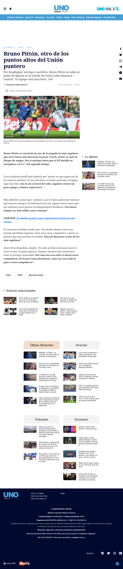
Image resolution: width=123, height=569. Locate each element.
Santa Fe (29, 17)
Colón (59, 17)
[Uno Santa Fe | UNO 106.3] (108, 9)
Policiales (40, 17)
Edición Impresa (94, 17)
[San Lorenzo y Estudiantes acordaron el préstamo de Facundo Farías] (100, 175)
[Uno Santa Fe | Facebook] (102, 553)
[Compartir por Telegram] (120, 66)
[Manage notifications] (117, 564)
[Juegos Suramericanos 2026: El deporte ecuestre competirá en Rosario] (81, 377)
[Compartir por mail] (120, 78)
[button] (5, 9)
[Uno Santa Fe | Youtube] (120, 553)
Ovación (50, 17)
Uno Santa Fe (9, 47)
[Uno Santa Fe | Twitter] (108, 553)
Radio (62, 493)
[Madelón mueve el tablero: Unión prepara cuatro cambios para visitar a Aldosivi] (62, 312)
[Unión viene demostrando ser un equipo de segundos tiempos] (81, 366)
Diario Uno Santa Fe (38, 499)
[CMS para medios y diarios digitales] (9, 563)
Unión (67, 17)
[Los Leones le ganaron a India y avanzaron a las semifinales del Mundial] (81, 355)
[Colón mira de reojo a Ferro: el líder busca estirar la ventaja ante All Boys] (81, 399)
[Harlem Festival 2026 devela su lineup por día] (81, 429)
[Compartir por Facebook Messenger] (120, 72)
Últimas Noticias (15, 17)
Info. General (77, 17)
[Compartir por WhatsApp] (120, 60)
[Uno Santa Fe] (61, 8)
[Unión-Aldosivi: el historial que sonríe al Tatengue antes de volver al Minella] (21, 300)
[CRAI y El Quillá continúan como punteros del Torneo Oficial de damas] (81, 388)
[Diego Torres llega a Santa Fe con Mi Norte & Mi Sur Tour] (81, 465)
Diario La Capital (37, 493)
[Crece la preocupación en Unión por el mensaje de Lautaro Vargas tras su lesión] (21, 312)
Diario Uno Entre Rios (39, 496)
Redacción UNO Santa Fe (17, 85)
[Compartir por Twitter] (120, 54)
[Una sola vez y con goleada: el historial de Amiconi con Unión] (62, 300)
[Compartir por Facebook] (120, 48)
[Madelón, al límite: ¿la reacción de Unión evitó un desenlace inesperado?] (100, 164)
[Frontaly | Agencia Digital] (22, 563)
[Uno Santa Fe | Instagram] (114, 553)
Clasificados (110, 17)
